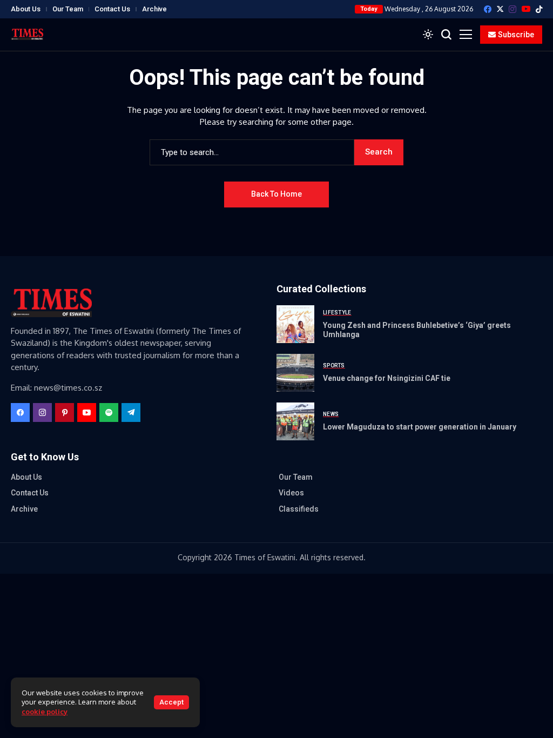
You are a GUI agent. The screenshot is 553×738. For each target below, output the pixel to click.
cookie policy (45, 711)
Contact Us (112, 9)
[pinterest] (64, 412)
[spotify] (108, 412)
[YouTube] (526, 9)
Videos (291, 492)
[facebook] (487, 9)
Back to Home (276, 194)
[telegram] (131, 412)
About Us (26, 9)
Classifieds (299, 509)
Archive (154, 9)
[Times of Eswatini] (27, 34)
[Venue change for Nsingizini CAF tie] (295, 373)
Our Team (67, 9)
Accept (171, 702)
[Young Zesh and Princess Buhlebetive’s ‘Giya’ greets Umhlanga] (295, 324)
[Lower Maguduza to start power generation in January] (295, 421)
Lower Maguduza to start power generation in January (419, 426)
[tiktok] (539, 9)
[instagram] (512, 9)
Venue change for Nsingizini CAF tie (386, 378)
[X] (500, 9)
